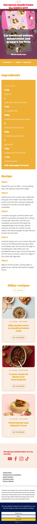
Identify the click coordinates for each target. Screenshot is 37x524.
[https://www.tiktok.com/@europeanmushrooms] (27, 459)
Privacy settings (8, 481)
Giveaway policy (8, 479)
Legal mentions (8, 477)
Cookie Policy (7, 472)
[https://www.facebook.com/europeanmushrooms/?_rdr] (15, 459)
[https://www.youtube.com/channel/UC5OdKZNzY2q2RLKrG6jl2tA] (10, 459)
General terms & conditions (12, 475)
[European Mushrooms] (18, 3)
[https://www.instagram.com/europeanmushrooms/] (21, 459)
